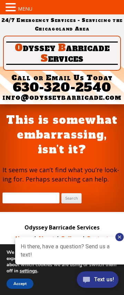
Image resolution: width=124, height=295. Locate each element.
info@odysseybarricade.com (62, 97)
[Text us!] (97, 281)
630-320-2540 (62, 87)
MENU (25, 8)
